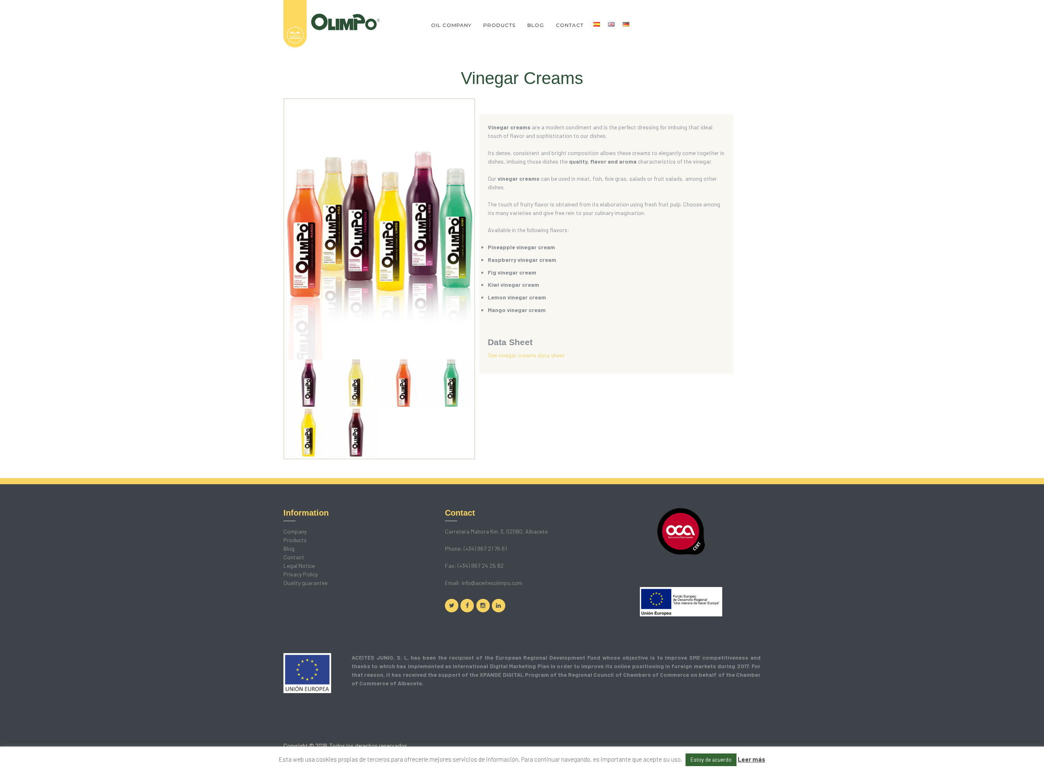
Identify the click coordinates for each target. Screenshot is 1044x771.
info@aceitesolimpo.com (492, 582)
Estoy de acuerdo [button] (711, 759)
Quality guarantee (305, 582)
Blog (288, 548)
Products (295, 539)
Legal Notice (299, 565)
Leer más (751, 759)
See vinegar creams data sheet (526, 355)
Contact (293, 557)
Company (295, 531)
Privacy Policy (300, 574)
